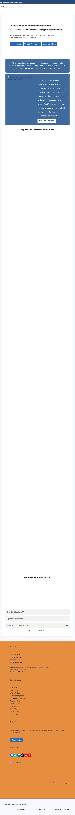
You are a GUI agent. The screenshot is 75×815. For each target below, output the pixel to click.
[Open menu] (72, 9)
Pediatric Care (15, 701)
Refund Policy (43, 809)
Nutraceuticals (15, 654)
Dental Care (14, 709)
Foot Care (13, 706)
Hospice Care (15, 714)
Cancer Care (14, 711)
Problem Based (15, 657)
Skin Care (13, 688)
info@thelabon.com (21, 672)
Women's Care (15, 693)
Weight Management (17, 696)
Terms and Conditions (62, 809)
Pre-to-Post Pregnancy (18, 698)
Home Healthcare (16, 662)
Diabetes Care (15, 704)
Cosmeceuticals (15, 660)
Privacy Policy (22, 809)
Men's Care (14, 690)
